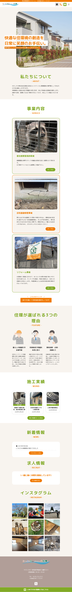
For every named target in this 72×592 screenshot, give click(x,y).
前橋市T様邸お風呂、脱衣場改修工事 (19, 408)
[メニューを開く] (68, 4)
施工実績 (19, 405)
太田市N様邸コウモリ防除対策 (36, 408)
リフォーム (52, 405)
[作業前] (36, 543)
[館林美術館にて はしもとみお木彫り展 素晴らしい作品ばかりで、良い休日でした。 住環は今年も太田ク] (19, 527)
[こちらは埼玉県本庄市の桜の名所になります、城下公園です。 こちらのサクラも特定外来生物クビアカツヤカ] (19, 511)
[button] (50, 169)
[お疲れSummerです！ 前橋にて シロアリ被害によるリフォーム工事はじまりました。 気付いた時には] (52, 527)
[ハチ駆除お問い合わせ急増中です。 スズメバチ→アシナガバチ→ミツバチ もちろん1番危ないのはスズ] (36, 527)
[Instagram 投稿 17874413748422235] (52, 511)
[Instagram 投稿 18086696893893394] (36, 511)
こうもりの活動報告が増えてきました (27, 448)
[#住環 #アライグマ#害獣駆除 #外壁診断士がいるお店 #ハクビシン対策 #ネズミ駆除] (52, 543)
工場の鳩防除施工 (53, 408)
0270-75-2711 (38, 576)
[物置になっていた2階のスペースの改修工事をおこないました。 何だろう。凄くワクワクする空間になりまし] (19, 543)
